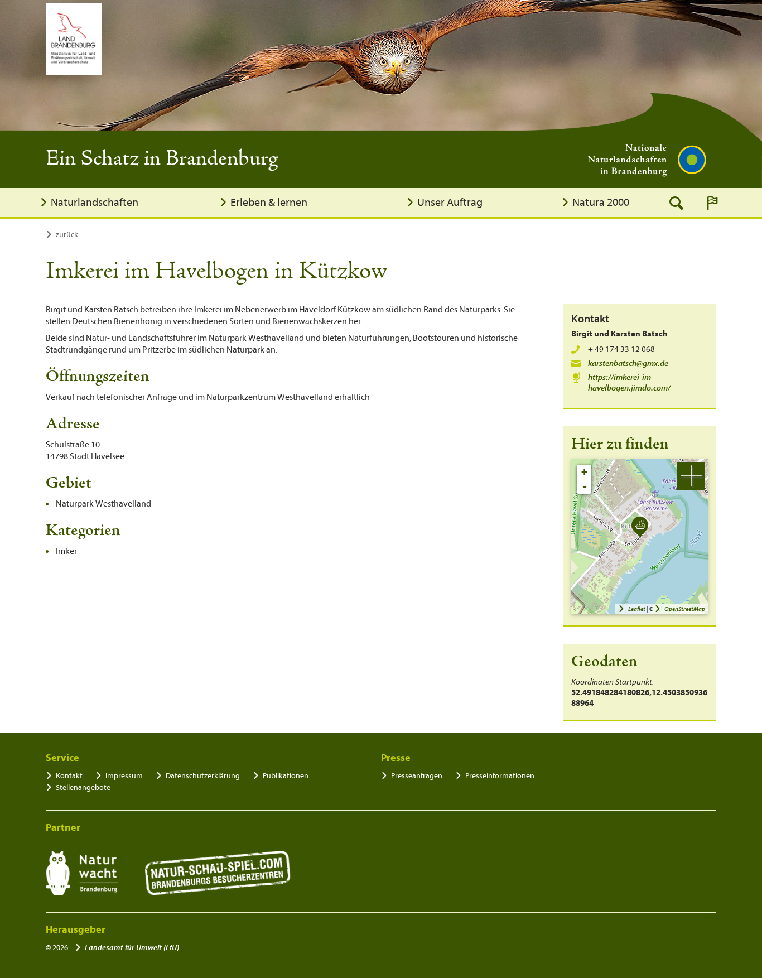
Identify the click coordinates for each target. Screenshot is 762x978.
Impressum (124, 776)
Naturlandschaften (94, 202)
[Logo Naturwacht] (82, 873)
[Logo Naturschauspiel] (218, 873)
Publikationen (285, 776)
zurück (67, 234)
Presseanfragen (416, 776)
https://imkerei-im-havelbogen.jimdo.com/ (629, 383)
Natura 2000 (600, 202)
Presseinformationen (499, 776)
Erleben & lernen (268, 202)
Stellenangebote (83, 787)
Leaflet (636, 609)
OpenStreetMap (684, 609)
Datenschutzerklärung (203, 776)
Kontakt (69, 776)
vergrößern (691, 476)
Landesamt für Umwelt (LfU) (132, 947)
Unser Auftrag (450, 202)
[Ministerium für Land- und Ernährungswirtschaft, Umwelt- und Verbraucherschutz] (74, 39)
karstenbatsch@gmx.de (628, 363)
